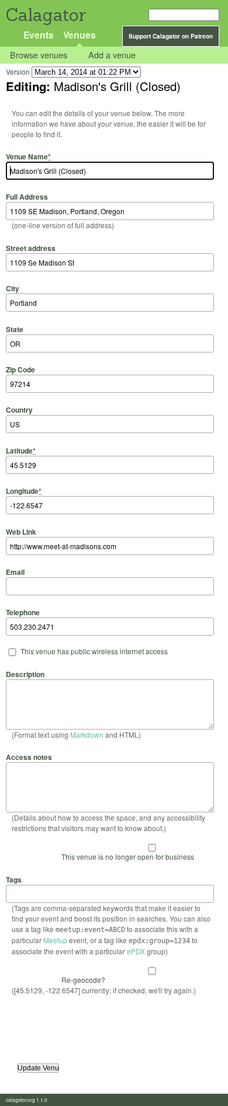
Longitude (24, 491)
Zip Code (20, 369)
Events (38, 34)
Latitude (21, 450)
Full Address (27, 196)
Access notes (29, 757)
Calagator (45, 15)
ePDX (136, 951)
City (12, 288)
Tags (14, 879)
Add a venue (112, 55)
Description (25, 674)
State (14, 329)
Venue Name (28, 156)
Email (15, 572)
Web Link (21, 531)
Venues (79, 34)
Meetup (55, 940)
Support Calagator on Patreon (171, 36)
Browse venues (38, 55)
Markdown (86, 734)
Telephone (23, 612)
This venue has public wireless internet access (94, 651)
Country (19, 409)
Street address (31, 248)
